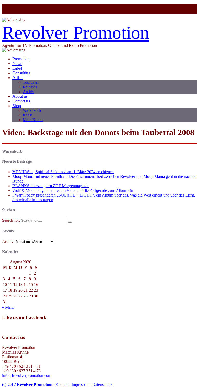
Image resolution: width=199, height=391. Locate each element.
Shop (16, 105)
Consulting (21, 73)
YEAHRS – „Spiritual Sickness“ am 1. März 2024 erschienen (63, 172)
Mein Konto (33, 120)
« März (8, 307)
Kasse (28, 115)
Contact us (21, 101)
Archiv (28, 91)
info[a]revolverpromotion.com (26, 375)
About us (19, 96)
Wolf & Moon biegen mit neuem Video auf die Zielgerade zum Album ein (72, 190)
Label (17, 68)
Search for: (11, 220)
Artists (17, 77)
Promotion (21, 59)
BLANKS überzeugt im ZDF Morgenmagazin (50, 186)
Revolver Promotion (75, 33)
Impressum (80, 384)
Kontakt (62, 384)
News (17, 63)
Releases (30, 87)
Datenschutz (102, 384)
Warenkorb (32, 110)
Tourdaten (31, 82)
